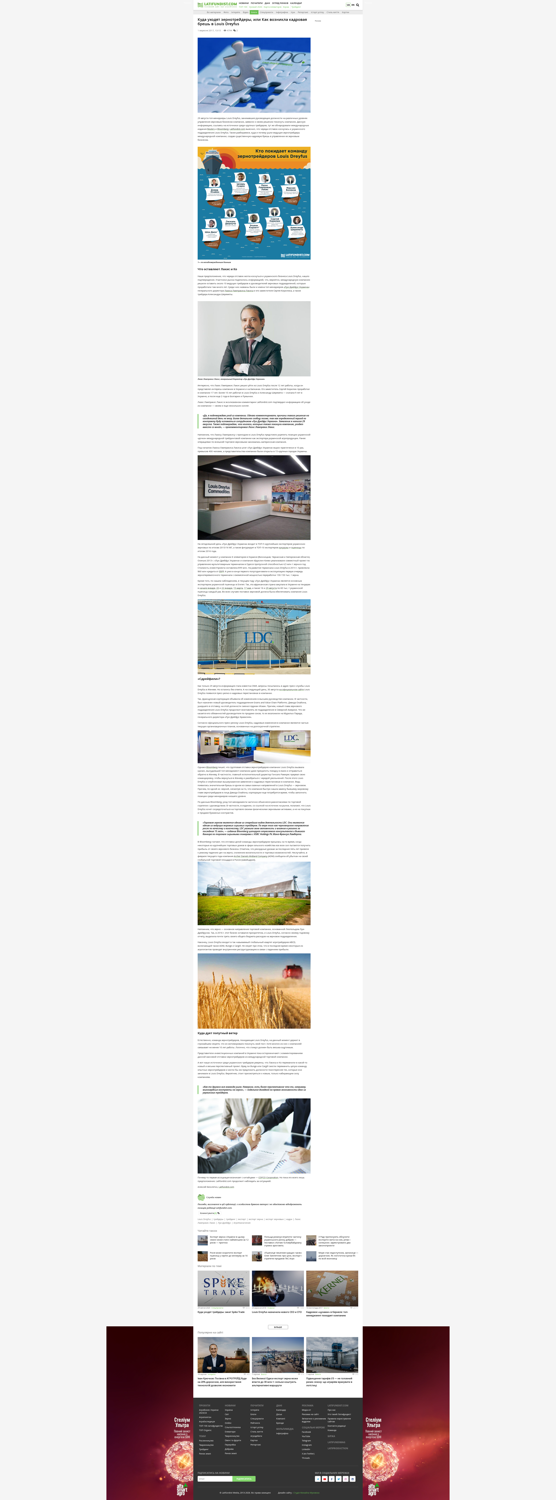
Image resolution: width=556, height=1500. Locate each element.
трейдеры (218, 1219)
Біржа (331, 1436)
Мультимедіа (284, 1429)
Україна (229, 1410)
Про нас (332, 1410)
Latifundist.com (237, 128)
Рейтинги (255, 1423)
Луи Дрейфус (224, 1222)
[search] (357, 5)
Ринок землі (205, 1453)
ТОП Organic (205, 1430)
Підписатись (244, 1478)
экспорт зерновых (275, 1219)
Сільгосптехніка (233, 1427)
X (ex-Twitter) (308, 1453)
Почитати (257, 1405)
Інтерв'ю (235, 12)
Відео (245, 12)
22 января (227, 588)
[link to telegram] (318, 1479)
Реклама (307, 1405)
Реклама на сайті (310, 1414)
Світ (227, 1414)
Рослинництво (206, 1440)
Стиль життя (333, 12)
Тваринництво (206, 1445)
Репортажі (303, 12)
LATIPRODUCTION (338, 1448)
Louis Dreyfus (204, 1219)
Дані (279, 1405)
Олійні (228, 1423)
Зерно (228, 1418)
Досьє (279, 1414)
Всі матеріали (214, 12)
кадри (289, 1219)
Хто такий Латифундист (339, 1414)
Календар (281, 1410)
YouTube (306, 1436)
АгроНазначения (242, 1222)
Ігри (293, 12)
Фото (226, 12)
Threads (306, 1458)
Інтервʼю (212, 1374)
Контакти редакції (337, 1425)
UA (348, 4)
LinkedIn (306, 1449)
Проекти (204, 1405)
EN (353, 4)
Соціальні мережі (313, 1427)
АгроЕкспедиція (207, 1421)
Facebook (306, 1432)
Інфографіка (282, 12)
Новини (271, 1308)
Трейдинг (204, 1449)
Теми (202, 1436)
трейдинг (230, 1219)
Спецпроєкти (266, 12)
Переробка (230, 1444)
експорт (242, 1219)
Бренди (280, 1423)
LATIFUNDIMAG (336, 1442)
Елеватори (230, 1431)
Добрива (229, 1449)
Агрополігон (205, 1417)
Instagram (307, 1445)
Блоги (254, 12)
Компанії (280, 1418)
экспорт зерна (256, 1219)
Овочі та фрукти (233, 1440)
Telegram (306, 1440)
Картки (345, 12)
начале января (207, 588)
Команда (332, 1430)
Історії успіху (317, 12)
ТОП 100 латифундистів (211, 1425)
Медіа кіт (306, 1410)
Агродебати (256, 1436)
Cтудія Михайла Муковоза (306, 1492)
